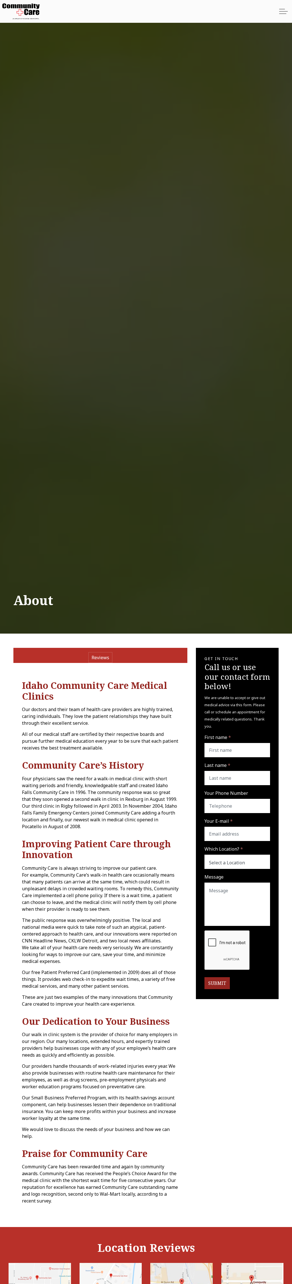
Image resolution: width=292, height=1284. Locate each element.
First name (217, 737)
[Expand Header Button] (283, 11)
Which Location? (223, 849)
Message (214, 877)
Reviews (100, 657)
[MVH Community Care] (21, 11)
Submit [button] (217, 983)
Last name (217, 765)
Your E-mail (218, 821)
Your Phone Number (226, 793)
